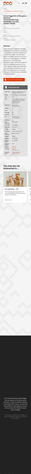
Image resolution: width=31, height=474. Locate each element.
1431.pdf (14, 149)
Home (4, 9)
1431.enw (14, 146)
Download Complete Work (15, 79)
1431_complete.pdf (16, 152)
